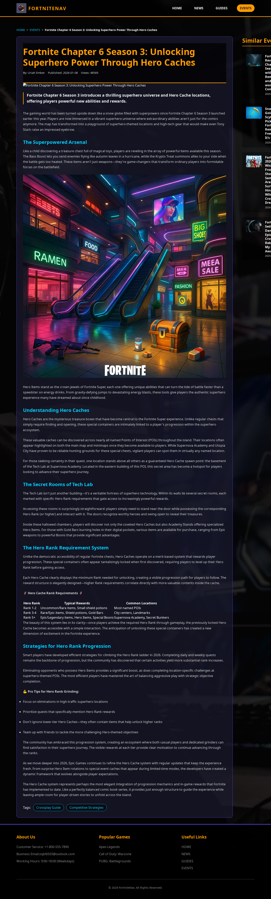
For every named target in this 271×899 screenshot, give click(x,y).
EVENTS (246, 8)
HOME (177, 8)
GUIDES (222, 8)
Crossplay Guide (48, 807)
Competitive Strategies (86, 807)
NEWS (198, 8)
